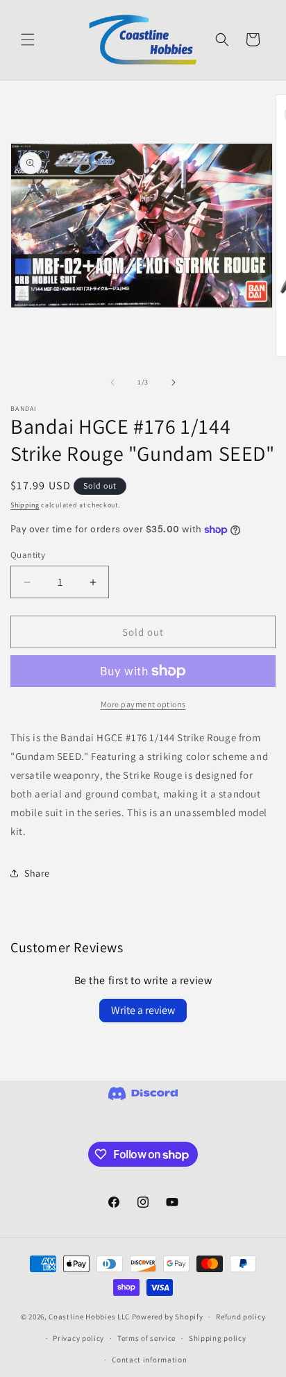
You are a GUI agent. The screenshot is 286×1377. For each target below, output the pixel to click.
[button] (27, 39)
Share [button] (37, 873)
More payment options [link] (143, 704)
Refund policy (240, 1316)
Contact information (149, 1360)
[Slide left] (112, 382)
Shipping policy (217, 1338)
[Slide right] (173, 382)
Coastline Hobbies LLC (89, 1316)
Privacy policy (78, 1338)
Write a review (143, 1010)
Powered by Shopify (167, 1316)
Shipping (25, 504)
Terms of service (146, 1338)
